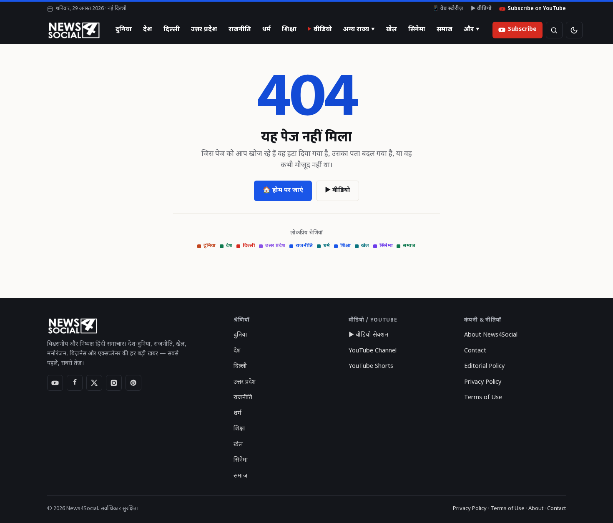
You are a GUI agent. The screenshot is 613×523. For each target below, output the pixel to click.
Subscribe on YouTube (536, 8)
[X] (94, 383)
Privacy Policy (482, 382)
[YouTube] (55, 383)
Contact (475, 351)
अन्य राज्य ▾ (359, 29)
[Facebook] (75, 383)
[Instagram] (114, 383)
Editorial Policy (484, 366)
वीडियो (323, 29)
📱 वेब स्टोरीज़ (447, 8)
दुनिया (124, 29)
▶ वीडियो (481, 8)
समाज (444, 29)
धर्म (266, 29)
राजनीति (240, 29)
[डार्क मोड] (574, 30)
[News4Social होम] (73, 30)
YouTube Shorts (371, 366)
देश (147, 29)
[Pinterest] (133, 383)
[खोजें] (554, 30)
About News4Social (491, 335)
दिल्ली (171, 29)
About (535, 508)
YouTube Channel (373, 351)
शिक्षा (289, 29)
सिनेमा (416, 29)
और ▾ (471, 29)
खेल (391, 29)
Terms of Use (483, 398)
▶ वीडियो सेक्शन (368, 335)
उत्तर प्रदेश (204, 29)
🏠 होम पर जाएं (283, 190)
